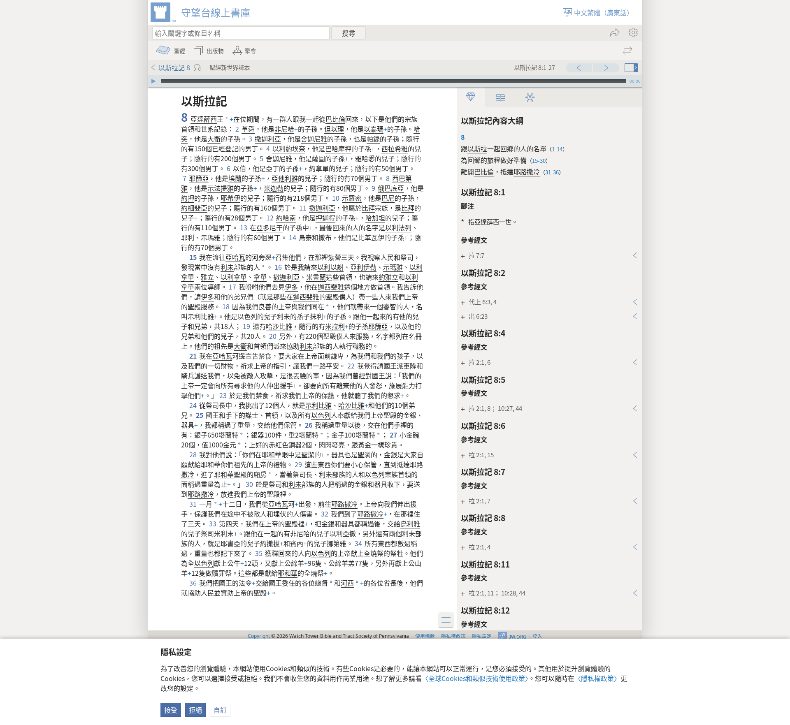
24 (193, 405)
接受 (170, 710)
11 (303, 208)
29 (299, 464)
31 (193, 504)
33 (213, 523)
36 (193, 583)
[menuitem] (632, 32)
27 (394, 435)
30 (250, 484)
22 (351, 366)
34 (359, 543)
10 (336, 198)
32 (325, 514)
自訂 (220, 710)
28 (193, 454)
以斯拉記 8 (174, 67)
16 (278, 267)
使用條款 (425, 635)
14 (293, 237)
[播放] (153, 81)
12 (270, 217)
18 (226, 306)
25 (200, 415)
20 (273, 336)
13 (244, 227)
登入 (537, 635)
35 (259, 553)
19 (247, 326)
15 (193, 257)
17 (233, 287)
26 (309, 425)
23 (223, 395)
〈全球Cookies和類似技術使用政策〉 (475, 678)
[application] (395, 81)
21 (193, 356)
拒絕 (195, 710)
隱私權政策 (453, 635)
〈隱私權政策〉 (597, 678)
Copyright (259, 635)
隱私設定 (482, 635)
